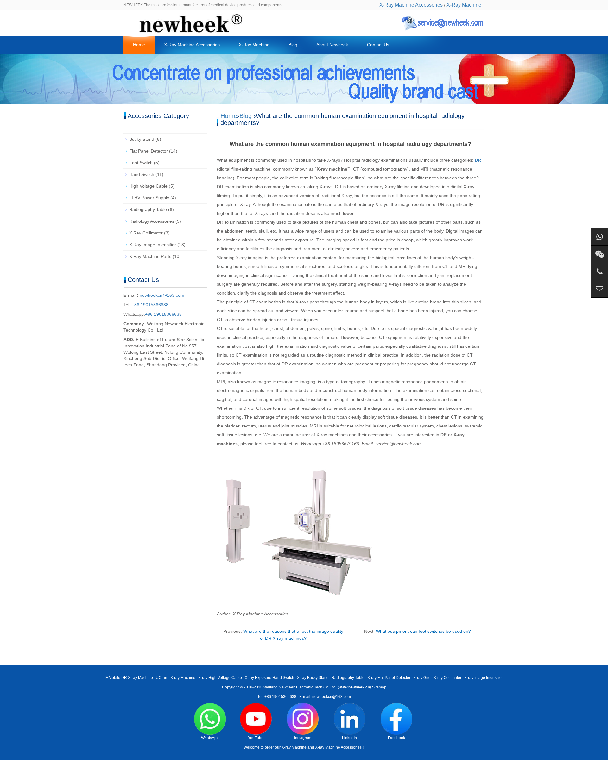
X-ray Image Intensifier (483, 678)
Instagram (302, 738)
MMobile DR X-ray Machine (129, 678)
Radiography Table (148, 209)
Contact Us (378, 44)
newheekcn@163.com (162, 295)
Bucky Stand (141, 139)
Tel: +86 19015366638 (276, 697)
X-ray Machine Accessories (338, 747)
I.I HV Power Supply (149, 197)
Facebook (396, 738)
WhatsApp (210, 738)
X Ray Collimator (146, 232)
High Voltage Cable (148, 186)
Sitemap (379, 687)
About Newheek (332, 44)
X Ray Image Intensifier (152, 244)
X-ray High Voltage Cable (220, 678)
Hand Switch (141, 174)
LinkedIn (349, 738)
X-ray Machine (294, 747)
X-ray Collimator (447, 678)
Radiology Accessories (151, 221)
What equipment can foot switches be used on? (423, 631)
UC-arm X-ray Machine (175, 678)
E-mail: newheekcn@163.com (325, 697)
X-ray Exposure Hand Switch (269, 678)
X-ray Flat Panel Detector (388, 678)
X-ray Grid (422, 678)
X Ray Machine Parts (150, 256)
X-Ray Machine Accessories (411, 5)
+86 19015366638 (149, 304)
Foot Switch (141, 162)
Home (139, 44)
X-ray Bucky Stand (313, 678)
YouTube (255, 738)
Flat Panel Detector (148, 150)
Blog (292, 44)
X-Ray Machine (463, 5)
